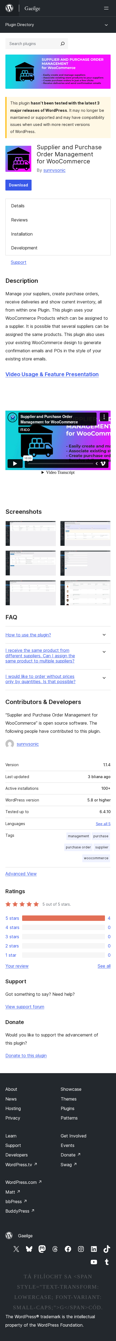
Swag (69, 1164)
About (11, 1089)
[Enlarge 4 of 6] (103, 557)
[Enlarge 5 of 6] (48, 587)
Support (18, 262)
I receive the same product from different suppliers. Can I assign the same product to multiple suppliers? (40, 655)
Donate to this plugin (26, 1055)
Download (18, 185)
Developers (16, 1155)
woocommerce (96, 858)
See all (104, 966)
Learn (10, 1136)
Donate (71, 1155)
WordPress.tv (21, 1164)
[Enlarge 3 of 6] (48, 557)
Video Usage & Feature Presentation (52, 374)
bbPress (16, 1201)
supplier (101, 847)
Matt (13, 1192)
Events (67, 1145)
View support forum (24, 1006)
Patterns (69, 1118)
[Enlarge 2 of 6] (103, 528)
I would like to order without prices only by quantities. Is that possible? (40, 679)
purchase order (78, 847)
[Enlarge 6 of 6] (103, 587)
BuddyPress (20, 1211)
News (11, 1099)
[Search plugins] (62, 43)
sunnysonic (54, 170)
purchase (100, 836)
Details (18, 205)
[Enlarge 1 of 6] (48, 528)
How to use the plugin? (28, 635)
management (78, 836)
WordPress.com (23, 1182)
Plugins (67, 1108)
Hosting (13, 1108)
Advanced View (21, 873)
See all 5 (103, 824)
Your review (17, 966)
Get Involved (74, 1136)
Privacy (12, 1118)
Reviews (19, 220)
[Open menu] (107, 8)
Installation (22, 234)
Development (24, 248)
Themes (69, 1099)
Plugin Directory (19, 24)
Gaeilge (25, 1235)
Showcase (71, 1089)
